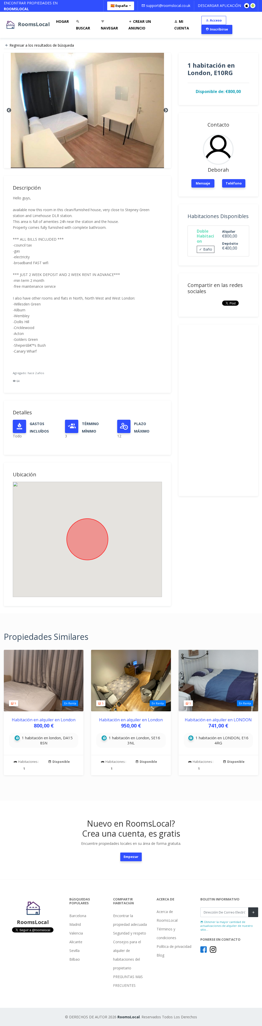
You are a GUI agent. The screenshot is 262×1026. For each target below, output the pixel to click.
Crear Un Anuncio (139, 24)
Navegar (109, 28)
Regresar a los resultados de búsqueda (41, 45)
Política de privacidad (174, 946)
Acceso (215, 20)
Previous (9, 110)
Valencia (76, 933)
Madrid (75, 924)
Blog (160, 955)
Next (165, 110)
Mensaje (203, 183)
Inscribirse (218, 29)
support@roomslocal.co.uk (167, 5)
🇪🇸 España (119, 5)
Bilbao (74, 959)
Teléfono (234, 183)
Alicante (75, 941)
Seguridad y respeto (129, 933)
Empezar (131, 856)
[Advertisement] (218, 410)
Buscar (83, 28)
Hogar (62, 21)
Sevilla (74, 950)
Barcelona (77, 915)
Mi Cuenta (181, 24)
